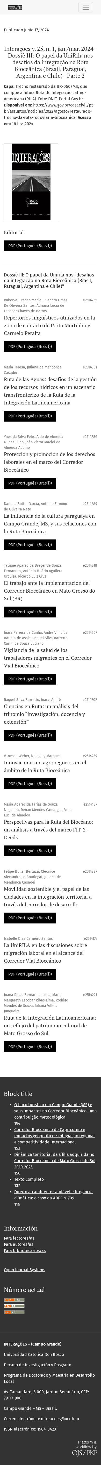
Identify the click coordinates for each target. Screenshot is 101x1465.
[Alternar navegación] (85, 7)
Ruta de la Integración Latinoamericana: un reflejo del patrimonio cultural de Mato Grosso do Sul (50, 1025)
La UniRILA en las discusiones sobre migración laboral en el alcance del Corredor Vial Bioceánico (45, 953)
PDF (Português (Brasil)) (30, 245)
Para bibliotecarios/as (25, 1250)
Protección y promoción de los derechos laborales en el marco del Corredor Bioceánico (49, 462)
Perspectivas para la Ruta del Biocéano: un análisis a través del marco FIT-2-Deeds (48, 829)
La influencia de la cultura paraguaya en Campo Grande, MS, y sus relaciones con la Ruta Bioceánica (50, 523)
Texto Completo (29, 1179)
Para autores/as (18, 1244)
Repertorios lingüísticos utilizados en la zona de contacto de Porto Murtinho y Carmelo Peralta (49, 325)
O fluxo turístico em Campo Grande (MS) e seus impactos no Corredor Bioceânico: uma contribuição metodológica (55, 1111)
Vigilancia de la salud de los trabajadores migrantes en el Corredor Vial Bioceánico (48, 657)
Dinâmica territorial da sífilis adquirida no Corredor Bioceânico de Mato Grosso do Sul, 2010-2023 (55, 1160)
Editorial (14, 232)
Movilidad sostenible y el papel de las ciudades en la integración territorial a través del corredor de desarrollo (48, 896)
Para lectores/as (19, 1238)
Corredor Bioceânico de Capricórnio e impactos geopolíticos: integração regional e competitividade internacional (54, 1135)
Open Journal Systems (24, 1269)
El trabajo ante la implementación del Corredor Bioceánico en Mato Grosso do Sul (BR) (49, 590)
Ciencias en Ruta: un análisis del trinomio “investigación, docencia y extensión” (44, 714)
